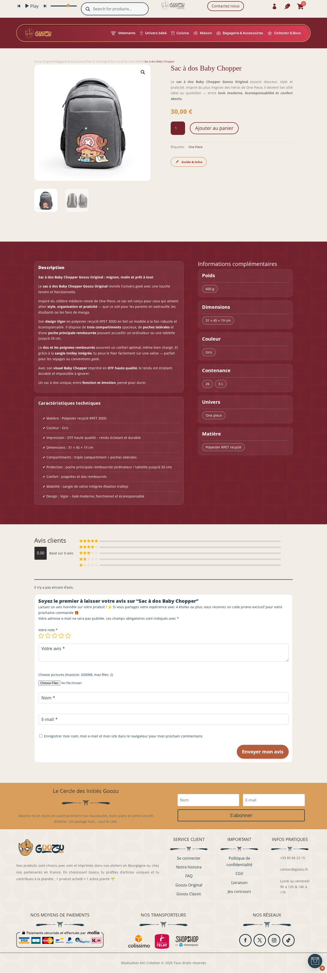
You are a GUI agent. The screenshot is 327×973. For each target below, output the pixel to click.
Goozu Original (43, 61)
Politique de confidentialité (239, 861)
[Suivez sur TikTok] (288, 940)
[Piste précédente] (19, 6)
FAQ (188, 876)
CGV (239, 873)
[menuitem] (274, 6)
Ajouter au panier (214, 128)
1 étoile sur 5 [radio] (41, 636)
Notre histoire (189, 867)
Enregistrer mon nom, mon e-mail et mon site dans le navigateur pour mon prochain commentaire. (123, 736)
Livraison (239, 882)
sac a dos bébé (133, 61)
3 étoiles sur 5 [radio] (54, 636)
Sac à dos (115, 61)
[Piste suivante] (45, 6)
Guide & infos (192, 162)
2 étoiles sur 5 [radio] (48, 636)
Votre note (48, 630)
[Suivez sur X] (260, 940)
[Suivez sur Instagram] (274, 940)
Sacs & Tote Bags (97, 61)
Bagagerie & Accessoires (70, 61)
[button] (143, 72)
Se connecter (189, 858)
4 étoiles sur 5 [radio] (61, 636)
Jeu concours (239, 891)
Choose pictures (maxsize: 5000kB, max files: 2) (75, 674)
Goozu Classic (188, 893)
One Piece (195, 147)
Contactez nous (226, 6)
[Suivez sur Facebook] (245, 940)
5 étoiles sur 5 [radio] (68, 636)
